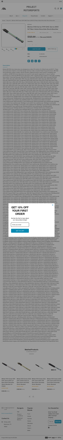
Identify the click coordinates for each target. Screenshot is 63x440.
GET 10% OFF (20, 231)
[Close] (53, 205)
